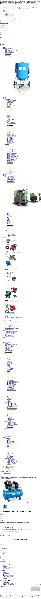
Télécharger (5, 552)
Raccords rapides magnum (11, 136)
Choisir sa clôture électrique (9, 333)
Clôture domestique (10, 228)
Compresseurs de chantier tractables (13, 381)
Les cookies (5, 578)
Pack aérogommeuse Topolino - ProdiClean (12, 301)
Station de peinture (8, 166)
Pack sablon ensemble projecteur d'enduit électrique (13, 252)
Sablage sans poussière (8, 51)
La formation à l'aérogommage (10, 327)
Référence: (2, 516)
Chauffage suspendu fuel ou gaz (12, 156)
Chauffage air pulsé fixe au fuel (12, 158)
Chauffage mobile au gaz (11, 160)
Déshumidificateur (10, 163)
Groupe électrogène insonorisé (12, 150)
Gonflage (8, 109)
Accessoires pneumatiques (11, 100)
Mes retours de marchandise (7, 564)
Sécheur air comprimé (10, 130)
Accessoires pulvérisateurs (11, 235)
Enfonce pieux (9, 363)
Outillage (4, 98)
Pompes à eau (9, 236)
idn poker (6, 49)
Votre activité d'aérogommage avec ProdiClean (12, 325)
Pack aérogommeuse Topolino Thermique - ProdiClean (14, 317)
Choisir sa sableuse (8, 326)
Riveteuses (8, 116)
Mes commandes (5, 563)
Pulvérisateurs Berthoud (11, 231)
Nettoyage (4, 175)
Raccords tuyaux (9, 137)
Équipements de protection (9, 52)
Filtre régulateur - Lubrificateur (12, 131)
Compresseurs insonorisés (11, 128)
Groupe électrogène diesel (11, 149)
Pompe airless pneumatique (11, 167)
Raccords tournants (10, 140)
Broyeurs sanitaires (8, 436)
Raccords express (10, 138)
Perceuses (8, 111)
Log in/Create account (6, 473)
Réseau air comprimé (10, 133)
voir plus (37, 595)
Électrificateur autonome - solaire (12, 214)
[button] (4, 237)
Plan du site (4, 11)
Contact (4, 10)
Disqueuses (9, 107)
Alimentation (9, 211)
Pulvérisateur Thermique (11, 234)
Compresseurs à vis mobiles (11, 124)
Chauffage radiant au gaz (11, 157)
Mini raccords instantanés (11, 142)
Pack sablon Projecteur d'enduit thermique (12, 268)
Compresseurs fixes (10, 125)
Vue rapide (6, 251)
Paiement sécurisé (6, 573)
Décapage (8, 106)
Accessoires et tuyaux (8, 350)
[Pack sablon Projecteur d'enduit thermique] (11, 266)
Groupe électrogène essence (11, 148)
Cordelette (8, 212)
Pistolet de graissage (10, 113)
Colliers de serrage (10, 143)
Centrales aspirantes (10, 181)
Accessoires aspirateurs (11, 182)
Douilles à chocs (9, 362)
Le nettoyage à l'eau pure (9, 335)
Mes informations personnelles (8, 567)
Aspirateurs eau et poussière (11, 178)
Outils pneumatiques (8, 99)
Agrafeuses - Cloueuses (11, 101)
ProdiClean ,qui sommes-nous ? (8, 576)
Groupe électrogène (8, 147)
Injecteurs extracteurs (10, 180)
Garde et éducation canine (9, 226)
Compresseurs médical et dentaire (12, 382)
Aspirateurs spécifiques (11, 179)
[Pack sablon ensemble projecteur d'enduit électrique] (11, 250)
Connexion (2, 21)
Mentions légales (5, 577)
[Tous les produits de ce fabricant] (1, 515)
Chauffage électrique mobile (11, 154)
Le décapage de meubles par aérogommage (12, 328)
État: (1, 518)
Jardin (4, 209)
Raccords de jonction (10, 139)
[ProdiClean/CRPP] (8, 469)
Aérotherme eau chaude (11, 159)
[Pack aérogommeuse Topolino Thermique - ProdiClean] (11, 315)
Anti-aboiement (9, 454)
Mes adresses (5, 566)
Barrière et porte (9, 224)
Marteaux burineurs (10, 102)
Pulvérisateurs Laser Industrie (12, 233)
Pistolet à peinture (10, 172)
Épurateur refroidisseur (8, 57)
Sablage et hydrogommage (7, 48)
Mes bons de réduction (6, 568)
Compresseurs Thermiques (11, 123)
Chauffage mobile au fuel (11, 155)
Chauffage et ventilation (9, 152)
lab (1, 555)
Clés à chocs (9, 104)
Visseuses (8, 120)
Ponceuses (8, 115)
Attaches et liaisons (10, 225)
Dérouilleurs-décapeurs (11, 105)
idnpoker (10, 3)
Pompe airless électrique (11, 168)
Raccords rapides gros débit (11, 135)
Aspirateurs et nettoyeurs (9, 176)
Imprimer (2, 550)
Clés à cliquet (9, 103)
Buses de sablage (7, 55)
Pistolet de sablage (8, 53)
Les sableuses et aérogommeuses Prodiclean (12, 323)
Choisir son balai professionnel (10, 336)
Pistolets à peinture (10, 114)
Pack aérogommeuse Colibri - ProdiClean (12, 284)
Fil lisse (8, 218)
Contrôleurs (9, 222)
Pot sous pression (10, 170)
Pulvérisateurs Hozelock (11, 232)
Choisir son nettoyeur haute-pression (11, 331)
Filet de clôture (9, 216)
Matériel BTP (7, 144)
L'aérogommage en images (9, 324)
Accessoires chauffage (10, 419)
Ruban (8, 217)
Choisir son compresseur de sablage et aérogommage (13, 322)
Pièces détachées (9, 132)
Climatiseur (9, 161)
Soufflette (8, 118)
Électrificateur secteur (10, 213)
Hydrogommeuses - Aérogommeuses (11, 50)
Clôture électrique (8, 210)
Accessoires (9, 221)
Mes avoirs (4, 565)
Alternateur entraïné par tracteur (12, 151)
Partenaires (4, 574)
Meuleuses (8, 110)
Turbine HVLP (9, 171)
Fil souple (8, 215)
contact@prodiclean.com (9, 584)
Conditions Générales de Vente (8, 575)
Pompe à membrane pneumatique (12, 169)
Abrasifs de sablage (8, 351)
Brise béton (9, 145)
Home (4, 341)
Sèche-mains (9, 420)
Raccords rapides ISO (10, 134)
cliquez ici (9, 597)
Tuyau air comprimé (10, 119)
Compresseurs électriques (11, 122)
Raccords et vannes (8, 54)
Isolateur (8, 220)
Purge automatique (10, 141)
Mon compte (2, 561)
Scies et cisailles (9, 117)
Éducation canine (10, 229)
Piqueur (8, 400)
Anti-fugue (9, 455)
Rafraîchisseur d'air (10, 162)
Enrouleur (8, 223)
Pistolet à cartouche (10, 112)
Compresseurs (7, 121)
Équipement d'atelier (8, 173)
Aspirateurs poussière (10, 177)
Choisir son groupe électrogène (10, 332)
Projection (8, 401)
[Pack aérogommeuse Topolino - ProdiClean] (11, 299)
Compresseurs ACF (10, 126)
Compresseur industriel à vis (11, 129)
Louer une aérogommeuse (9, 329)
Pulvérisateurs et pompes (9, 230)
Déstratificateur (9, 164)
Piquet (8, 219)
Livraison (4, 572)
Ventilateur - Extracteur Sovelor (12, 153)
